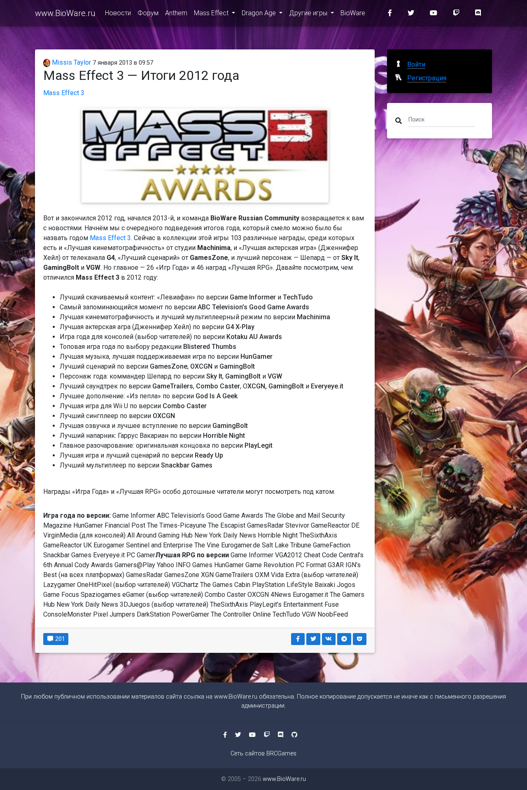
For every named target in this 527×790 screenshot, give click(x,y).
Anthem (176, 13)
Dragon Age (259, 13)
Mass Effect (212, 13)
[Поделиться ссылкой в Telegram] (344, 639)
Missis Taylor (70, 62)
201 (59, 639)
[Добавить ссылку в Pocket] (360, 639)
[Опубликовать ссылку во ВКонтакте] (329, 639)
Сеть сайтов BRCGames (263, 753)
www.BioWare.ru (65, 13)
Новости (118, 13)
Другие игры (309, 13)
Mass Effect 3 (63, 93)
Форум (148, 13)
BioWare (352, 13)
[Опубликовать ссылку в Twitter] (313, 639)
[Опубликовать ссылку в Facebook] (298, 639)
